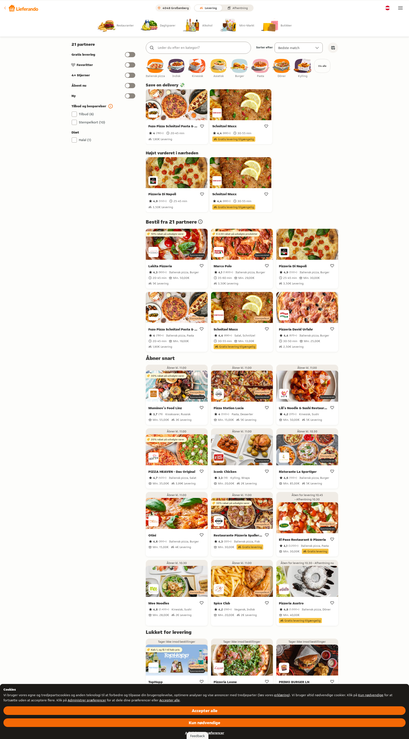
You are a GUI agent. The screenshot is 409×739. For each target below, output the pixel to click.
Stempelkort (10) (92, 122)
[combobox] (203, 47)
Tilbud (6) (86, 114)
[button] (20, 8)
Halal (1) (85, 140)
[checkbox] (155, 68)
